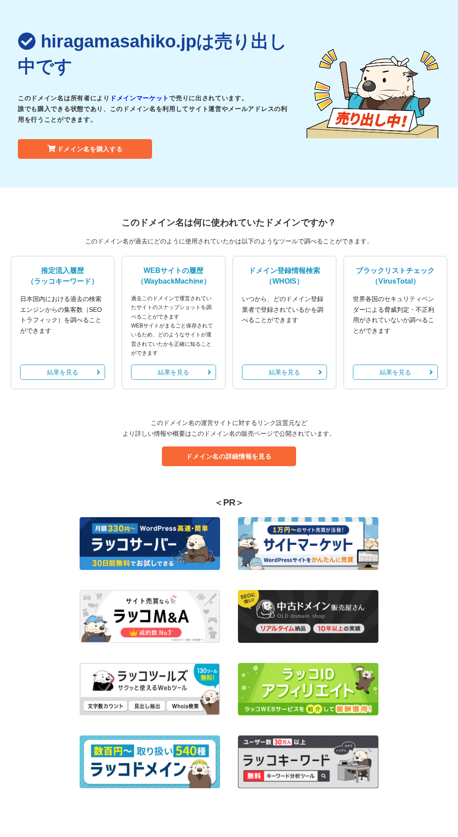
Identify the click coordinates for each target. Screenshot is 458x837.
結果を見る (62, 372)
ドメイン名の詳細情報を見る (228, 456)
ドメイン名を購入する (90, 149)
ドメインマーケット (139, 98)
